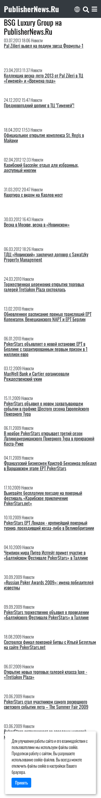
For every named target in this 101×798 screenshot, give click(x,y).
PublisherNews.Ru (31, 8)
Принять (21, 783)
